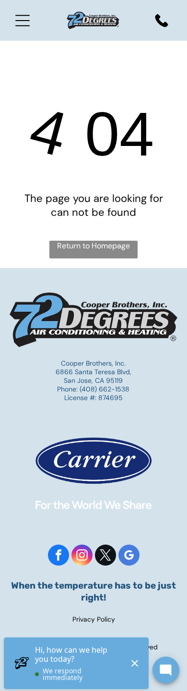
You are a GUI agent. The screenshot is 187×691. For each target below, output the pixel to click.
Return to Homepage (93, 246)
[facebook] (58, 556)
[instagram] (82, 556)
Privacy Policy (93, 619)
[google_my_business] (129, 556)
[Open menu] (22, 20)
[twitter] (105, 556)
